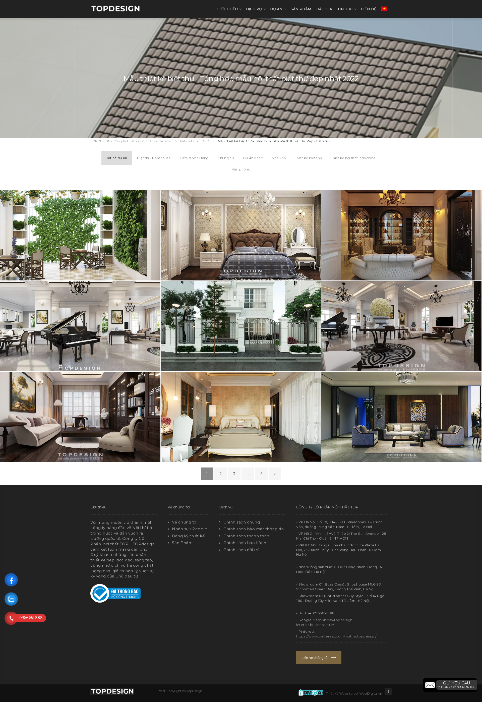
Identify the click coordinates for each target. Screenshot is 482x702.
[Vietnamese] (384, 9)
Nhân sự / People (189, 528)
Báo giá (324, 9)
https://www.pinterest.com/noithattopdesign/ (336, 636)
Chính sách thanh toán (246, 536)
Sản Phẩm (182, 542)
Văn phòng (241, 169)
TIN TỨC (345, 9)
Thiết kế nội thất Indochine (353, 158)
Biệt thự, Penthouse (154, 158)
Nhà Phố (279, 158)
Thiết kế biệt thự (308, 158)
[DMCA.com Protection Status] (312, 692)
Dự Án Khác (253, 158)
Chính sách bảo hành (244, 542)
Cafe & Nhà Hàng (194, 158)
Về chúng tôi (184, 522)
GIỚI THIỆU (227, 9)
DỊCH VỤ (254, 9)
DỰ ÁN (276, 9)
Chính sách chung (241, 522)
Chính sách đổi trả (241, 549)
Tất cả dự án (116, 158)
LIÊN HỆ (368, 9)
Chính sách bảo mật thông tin (253, 528)
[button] (450, 685)
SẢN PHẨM (301, 9)
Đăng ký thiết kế (188, 536)
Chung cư (226, 158)
